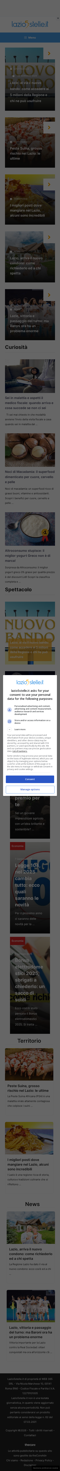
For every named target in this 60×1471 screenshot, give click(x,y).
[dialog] (30, 735)
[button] (30, 729)
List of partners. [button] (19, 751)
